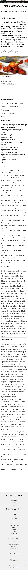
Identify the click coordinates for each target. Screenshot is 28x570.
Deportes (14, 520)
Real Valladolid (19, 11)
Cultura (14, 523)
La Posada (14, 531)
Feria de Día (9, 2)
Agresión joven (24, 2)
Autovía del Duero (16, 2)
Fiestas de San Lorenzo (14, 525)
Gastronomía (6, 476)
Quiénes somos (14, 500)
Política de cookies (22, 565)
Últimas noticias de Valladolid (14, 538)
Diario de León (14, 546)
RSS (14, 505)
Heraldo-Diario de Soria (14, 550)
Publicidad (14, 502)
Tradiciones (13, 476)
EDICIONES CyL (23, 0)
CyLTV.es (14, 551)
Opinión (14, 537)
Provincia (11, 11)
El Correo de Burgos (14, 548)
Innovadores (14, 535)
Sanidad (14, 527)
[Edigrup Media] (14, 560)
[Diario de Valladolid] (14, 6)
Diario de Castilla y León (14, 544)
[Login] (26, 6)
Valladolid (4, 11)
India (18, 476)
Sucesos (14, 529)
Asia (21, 476)
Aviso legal (4, 565)
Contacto (14, 504)
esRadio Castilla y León (14, 553)
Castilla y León (14, 522)
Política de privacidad (12, 565)
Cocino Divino (5, 15)
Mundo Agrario (14, 533)
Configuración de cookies (14, 567)
